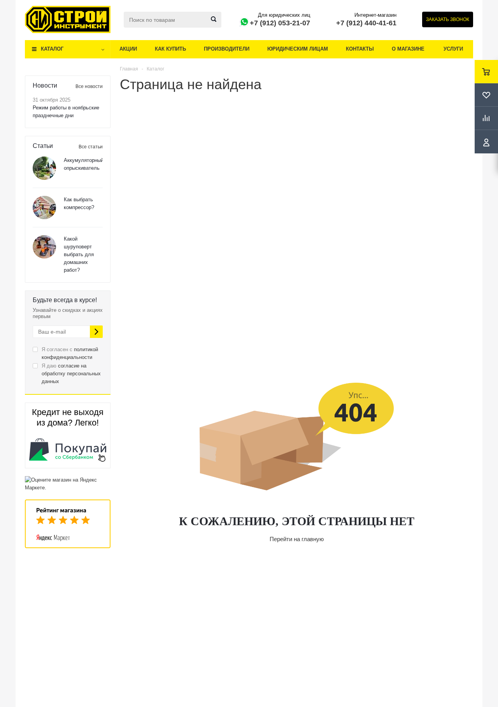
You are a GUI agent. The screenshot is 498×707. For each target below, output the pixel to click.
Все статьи (91, 146)
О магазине (408, 49)
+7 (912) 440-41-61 (366, 23)
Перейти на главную (297, 539)
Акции (128, 49)
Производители (226, 49)
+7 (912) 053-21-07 (280, 23)
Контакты (360, 49)
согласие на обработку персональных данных (71, 373)
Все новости (89, 86)
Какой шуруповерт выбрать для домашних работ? (79, 254)
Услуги (453, 49)
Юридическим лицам (297, 49)
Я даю (71, 373)
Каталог (52, 49)
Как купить (170, 49)
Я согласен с (70, 353)
